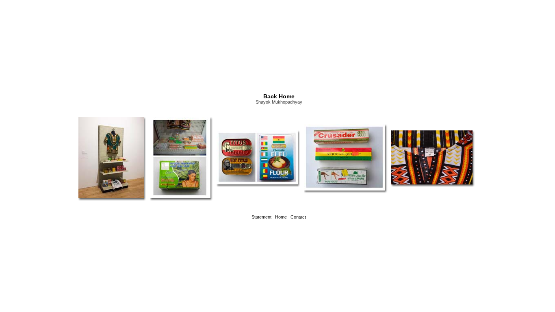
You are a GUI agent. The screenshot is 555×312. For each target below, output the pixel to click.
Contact (298, 216)
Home (281, 216)
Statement (261, 216)
